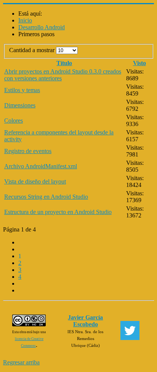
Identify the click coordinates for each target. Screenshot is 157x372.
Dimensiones (19, 105)
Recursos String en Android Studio (46, 196)
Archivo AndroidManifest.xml (40, 166)
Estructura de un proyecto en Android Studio (58, 212)
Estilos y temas (22, 90)
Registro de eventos (27, 151)
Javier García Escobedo (85, 320)
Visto (139, 63)
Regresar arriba (21, 362)
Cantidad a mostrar (32, 50)
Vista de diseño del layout (35, 181)
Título (64, 63)
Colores (13, 120)
